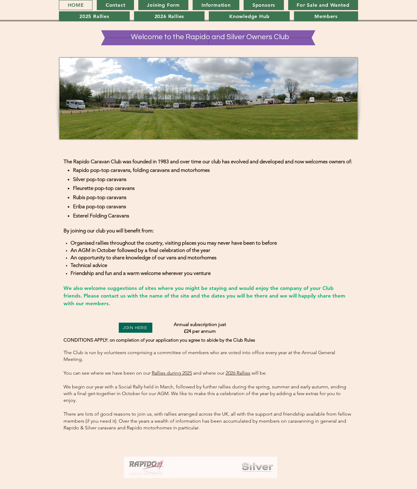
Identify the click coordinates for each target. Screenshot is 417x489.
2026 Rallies (238, 373)
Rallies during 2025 (172, 373)
